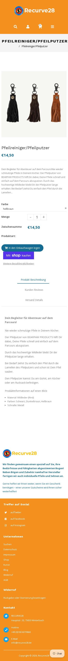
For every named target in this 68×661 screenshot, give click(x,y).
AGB (5, 579)
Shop (6, 559)
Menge (5, 216)
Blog (5, 569)
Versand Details (34, 300)
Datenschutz (10, 549)
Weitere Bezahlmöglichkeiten (18, 263)
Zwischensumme (11, 226)
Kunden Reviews (34, 289)
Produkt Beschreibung (33, 279)
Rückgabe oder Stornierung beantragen (24, 597)
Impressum (9, 554)
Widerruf (8, 574)
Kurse (6, 564)
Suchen (7, 544)
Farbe (4, 204)
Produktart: (8, 236)
